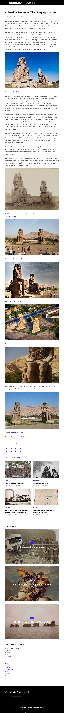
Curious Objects (32, 580)
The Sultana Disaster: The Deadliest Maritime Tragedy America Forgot (16, 511)
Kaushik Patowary (10, 16)
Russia (8, 671)
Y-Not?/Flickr (17, 301)
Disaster (7, 507)
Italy (8, 665)
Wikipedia (14, 437)
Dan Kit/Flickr (17, 92)
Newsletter (36, 707)
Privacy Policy (23, 707)
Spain (8, 673)
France (8, 659)
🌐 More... (8, 676)
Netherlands (10, 669)
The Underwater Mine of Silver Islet (32, 622)
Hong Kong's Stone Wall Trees (14, 483)
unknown (16, 344)
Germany (9, 661)
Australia (9, 654)
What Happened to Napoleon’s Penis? (32, 584)
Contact (30, 707)
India (8, 663)
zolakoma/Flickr (18, 433)
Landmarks (16, 443)
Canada (32, 618)
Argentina (36, 480)
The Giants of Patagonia (40, 483)
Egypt (7, 443)
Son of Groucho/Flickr (20, 259)
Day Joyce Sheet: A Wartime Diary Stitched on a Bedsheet (44, 511)
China (6, 480)
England (32, 543)
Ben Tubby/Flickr (39, 389)
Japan (8, 667)
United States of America (13, 648)
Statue (24, 443)
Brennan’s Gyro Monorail (32, 547)
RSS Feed (42, 707)
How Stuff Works (23, 437)
